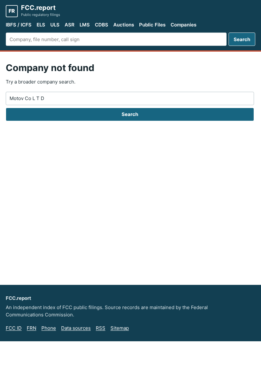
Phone (48, 328)
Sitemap (119, 328)
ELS (41, 25)
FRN (31, 328)
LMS (85, 25)
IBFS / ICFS (19, 25)
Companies (183, 25)
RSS (100, 328)
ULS (55, 25)
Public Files (152, 25)
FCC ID (14, 328)
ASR (69, 25)
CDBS (101, 25)
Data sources (76, 328)
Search (242, 39)
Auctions (123, 25)
